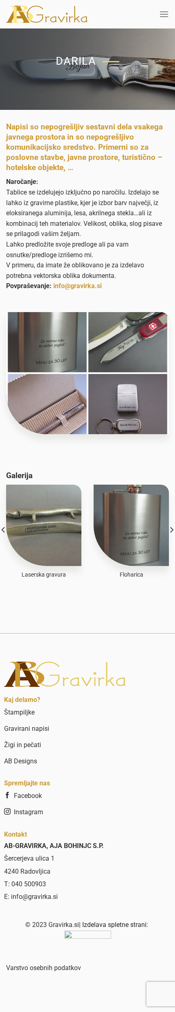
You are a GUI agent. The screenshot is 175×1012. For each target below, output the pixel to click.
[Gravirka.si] (47, 14)
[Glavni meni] (164, 14)
